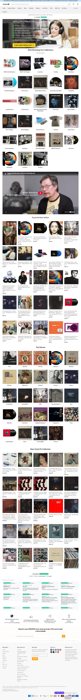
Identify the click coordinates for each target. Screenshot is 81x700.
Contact (5, 11)
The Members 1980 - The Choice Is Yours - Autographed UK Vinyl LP (39, 565)
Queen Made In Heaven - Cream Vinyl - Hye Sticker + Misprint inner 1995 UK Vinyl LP (25, 542)
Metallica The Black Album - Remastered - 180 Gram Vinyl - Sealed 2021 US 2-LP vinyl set (56, 313)
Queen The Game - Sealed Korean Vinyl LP (70, 540)
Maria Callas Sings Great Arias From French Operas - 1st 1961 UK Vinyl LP (40, 470)
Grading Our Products (22, 668)
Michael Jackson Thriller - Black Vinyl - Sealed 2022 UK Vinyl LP (10, 263)
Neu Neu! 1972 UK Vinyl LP (55, 514)
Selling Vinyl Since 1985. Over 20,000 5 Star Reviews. (40, 14)
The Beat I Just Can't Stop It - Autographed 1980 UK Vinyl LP (25, 494)
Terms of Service (21, 670)
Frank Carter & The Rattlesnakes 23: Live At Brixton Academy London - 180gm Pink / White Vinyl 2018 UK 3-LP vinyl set (24, 517)
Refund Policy (20, 665)
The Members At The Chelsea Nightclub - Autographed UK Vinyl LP (24, 565)
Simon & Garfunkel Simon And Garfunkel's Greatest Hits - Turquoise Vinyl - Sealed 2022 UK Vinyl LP (24, 313)
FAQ (36, 687)
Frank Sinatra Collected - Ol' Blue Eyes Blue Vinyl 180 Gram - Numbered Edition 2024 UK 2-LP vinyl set (56, 264)
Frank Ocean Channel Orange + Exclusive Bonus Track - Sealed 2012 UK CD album (55, 338)
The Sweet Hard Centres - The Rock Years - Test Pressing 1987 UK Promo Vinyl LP (39, 517)
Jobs (18, 654)
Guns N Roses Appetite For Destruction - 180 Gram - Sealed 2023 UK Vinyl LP (70, 494)
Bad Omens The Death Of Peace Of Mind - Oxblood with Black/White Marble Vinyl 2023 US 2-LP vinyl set (9, 517)
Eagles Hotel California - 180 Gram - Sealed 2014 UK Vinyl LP (25, 263)
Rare (25, 8)
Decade (31, 8)
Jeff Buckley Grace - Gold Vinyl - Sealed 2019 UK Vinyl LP (71, 263)
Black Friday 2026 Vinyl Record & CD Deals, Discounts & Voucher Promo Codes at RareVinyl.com (47, 686)
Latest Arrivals (11, 8)
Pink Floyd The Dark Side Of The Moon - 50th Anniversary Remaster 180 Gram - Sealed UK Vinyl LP (40, 264)
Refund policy (16, 686)
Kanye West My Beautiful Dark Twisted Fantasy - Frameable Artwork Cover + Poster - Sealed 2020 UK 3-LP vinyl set (71, 313)
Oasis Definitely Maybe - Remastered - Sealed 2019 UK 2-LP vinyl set (9, 338)
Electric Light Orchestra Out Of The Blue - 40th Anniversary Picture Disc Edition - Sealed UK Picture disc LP (25, 239)
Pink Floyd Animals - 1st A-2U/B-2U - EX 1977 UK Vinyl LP (9, 494)
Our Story (64, 8)
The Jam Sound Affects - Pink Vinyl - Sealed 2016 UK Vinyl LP (9, 565)
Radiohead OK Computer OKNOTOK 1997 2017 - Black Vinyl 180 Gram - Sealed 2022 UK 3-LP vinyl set (9, 288)
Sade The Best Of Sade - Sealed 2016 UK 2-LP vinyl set (55, 238)
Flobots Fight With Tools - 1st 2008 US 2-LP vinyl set (39, 540)
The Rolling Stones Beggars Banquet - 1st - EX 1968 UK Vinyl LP (55, 565)
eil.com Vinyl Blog (21, 674)
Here (43, 53)
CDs (51, 8)
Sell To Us (57, 8)
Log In (76, 8)
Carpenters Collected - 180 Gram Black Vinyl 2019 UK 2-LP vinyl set (25, 338)
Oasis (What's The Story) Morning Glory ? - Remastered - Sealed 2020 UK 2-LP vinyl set (71, 239)
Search (4, 686)
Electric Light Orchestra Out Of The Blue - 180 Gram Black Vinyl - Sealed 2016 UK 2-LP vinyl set (56, 288)
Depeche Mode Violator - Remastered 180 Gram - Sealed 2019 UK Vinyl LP (39, 312)
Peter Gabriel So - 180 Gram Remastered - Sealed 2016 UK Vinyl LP (71, 287)
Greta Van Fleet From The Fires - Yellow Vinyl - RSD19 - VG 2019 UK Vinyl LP (55, 494)
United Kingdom (70, 693)
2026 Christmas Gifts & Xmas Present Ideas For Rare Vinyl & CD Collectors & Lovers (18, 687)
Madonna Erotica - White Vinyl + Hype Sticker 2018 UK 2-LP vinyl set (10, 470)
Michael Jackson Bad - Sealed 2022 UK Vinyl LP (24, 286)
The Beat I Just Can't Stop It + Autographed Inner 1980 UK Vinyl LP (40, 494)
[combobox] (39, 4)
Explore (38, 8)
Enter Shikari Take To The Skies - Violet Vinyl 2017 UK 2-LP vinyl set (55, 470)
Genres (19, 8)
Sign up (35, 658)
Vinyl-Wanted (17, 622)
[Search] (69, 4)
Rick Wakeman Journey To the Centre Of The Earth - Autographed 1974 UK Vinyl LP (9, 542)
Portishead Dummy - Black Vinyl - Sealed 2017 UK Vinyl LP (9, 312)
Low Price (45, 8)
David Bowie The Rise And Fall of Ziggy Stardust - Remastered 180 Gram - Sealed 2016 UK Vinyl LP (39, 288)
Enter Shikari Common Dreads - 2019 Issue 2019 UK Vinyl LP (25, 470)
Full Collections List (24, 686)
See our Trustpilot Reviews (23, 667)
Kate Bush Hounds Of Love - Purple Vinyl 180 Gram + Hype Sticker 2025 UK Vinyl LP (71, 338)
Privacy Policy (20, 672)
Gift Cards (19, 663)
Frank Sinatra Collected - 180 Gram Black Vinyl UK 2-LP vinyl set (40, 238)
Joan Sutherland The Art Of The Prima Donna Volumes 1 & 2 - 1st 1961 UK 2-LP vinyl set (71, 470)
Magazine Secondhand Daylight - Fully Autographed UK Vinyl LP (56, 541)
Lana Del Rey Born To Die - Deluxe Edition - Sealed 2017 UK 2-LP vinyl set (40, 338)
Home (4, 8)
